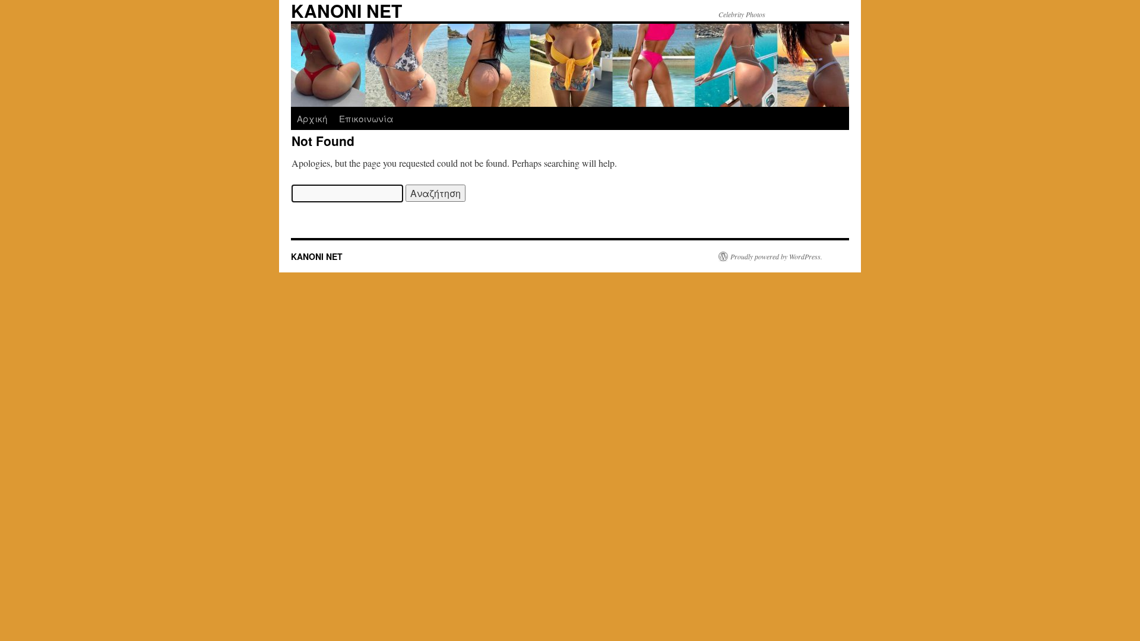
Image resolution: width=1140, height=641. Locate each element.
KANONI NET (317, 256)
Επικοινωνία (366, 118)
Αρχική (312, 118)
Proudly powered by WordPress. (776, 256)
